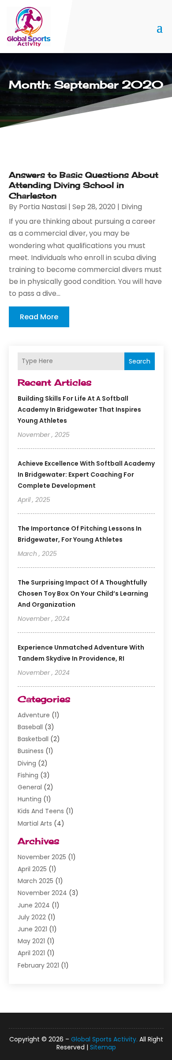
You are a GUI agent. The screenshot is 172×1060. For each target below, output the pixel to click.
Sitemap (103, 1047)
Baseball (30, 727)
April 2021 (31, 953)
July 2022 (32, 917)
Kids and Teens (41, 811)
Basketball (33, 739)
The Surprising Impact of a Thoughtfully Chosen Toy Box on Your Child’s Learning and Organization (83, 593)
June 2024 (34, 905)
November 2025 (42, 857)
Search (139, 361)
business (31, 750)
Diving (27, 763)
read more (39, 317)
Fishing (28, 775)
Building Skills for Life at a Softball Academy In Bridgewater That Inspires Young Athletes (79, 409)
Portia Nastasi (43, 207)
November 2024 (42, 892)
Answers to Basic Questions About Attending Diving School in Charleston (83, 185)
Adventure (34, 715)
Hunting (29, 799)
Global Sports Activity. (104, 1039)
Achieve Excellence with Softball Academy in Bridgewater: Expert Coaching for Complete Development (86, 474)
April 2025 (32, 869)
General (30, 787)
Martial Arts (35, 823)
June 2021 (32, 929)
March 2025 (35, 880)
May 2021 (31, 941)
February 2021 (38, 965)
